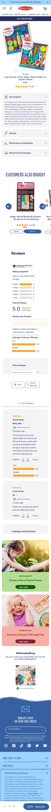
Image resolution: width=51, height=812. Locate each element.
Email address (15, 728)
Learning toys (34, 14)
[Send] (43, 730)
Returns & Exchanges (20, 152)
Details (38, 2)
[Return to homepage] (25, 8)
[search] (11, 8)
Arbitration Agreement (28, 737)
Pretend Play (20, 14)
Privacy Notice (16, 737)
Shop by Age (7, 14)
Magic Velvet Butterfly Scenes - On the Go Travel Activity (25, 217)
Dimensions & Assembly (21, 143)
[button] (3, 2)
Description (15, 97)
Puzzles (45, 14)
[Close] (47, 773)
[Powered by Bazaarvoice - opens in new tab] (25, 688)
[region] (25, 790)
